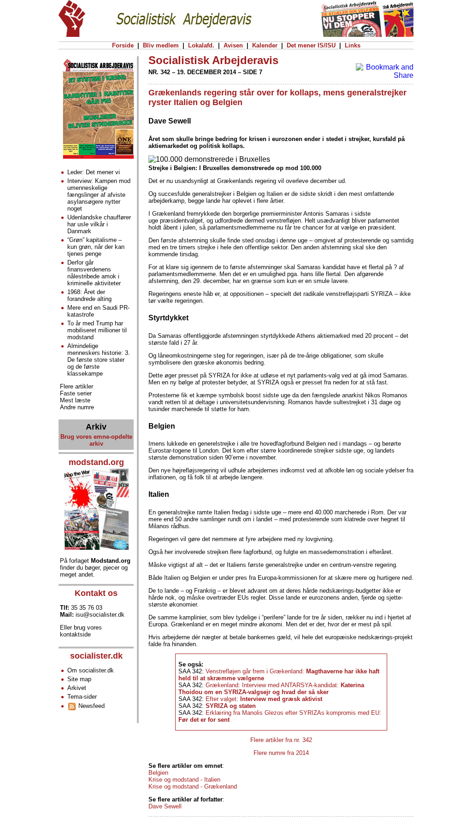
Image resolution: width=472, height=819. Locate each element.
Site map (79, 679)
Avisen (233, 45)
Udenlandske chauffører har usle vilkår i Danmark (99, 224)
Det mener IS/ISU (311, 45)
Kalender (264, 45)
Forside (123, 45)
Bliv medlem (161, 45)
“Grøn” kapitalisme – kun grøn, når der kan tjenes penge (95, 246)
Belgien (158, 772)
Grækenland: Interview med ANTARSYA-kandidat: (271, 688)
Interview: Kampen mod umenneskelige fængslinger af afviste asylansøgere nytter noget (98, 194)
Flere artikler (76, 386)
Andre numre (77, 407)
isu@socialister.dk (100, 614)
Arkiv (96, 426)
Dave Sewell (165, 806)
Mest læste (75, 400)
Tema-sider (82, 696)
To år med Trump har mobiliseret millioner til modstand (97, 330)
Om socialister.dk (90, 670)
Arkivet (76, 687)
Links (352, 45)
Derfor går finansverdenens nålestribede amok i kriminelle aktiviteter (94, 273)
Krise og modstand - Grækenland (192, 786)
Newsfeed (91, 705)
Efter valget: (264, 698)
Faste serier (76, 393)
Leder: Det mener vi (93, 172)
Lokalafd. (201, 45)
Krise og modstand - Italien (184, 779)
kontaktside (75, 634)
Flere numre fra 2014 (281, 752)
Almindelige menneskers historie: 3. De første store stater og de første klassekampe (98, 359)
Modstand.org (110, 560)
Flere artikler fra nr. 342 (281, 740)
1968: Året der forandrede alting (89, 295)
